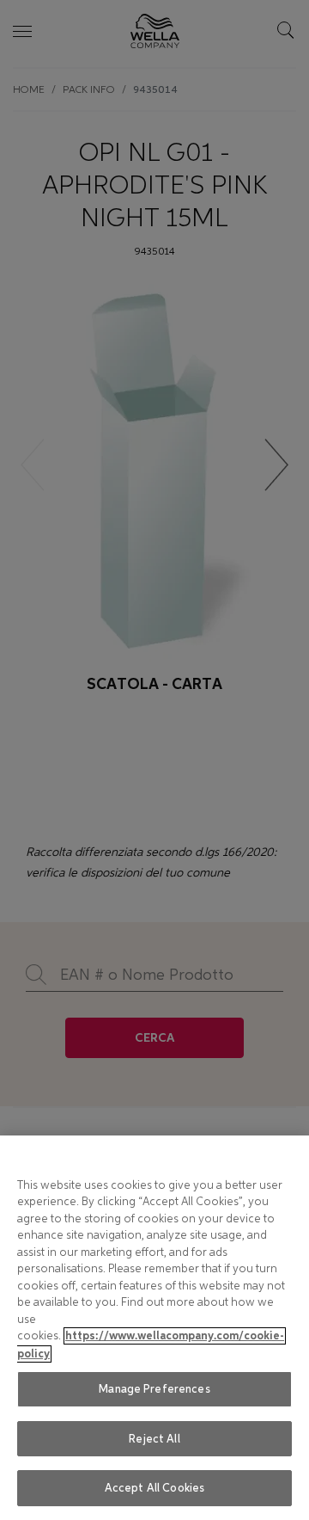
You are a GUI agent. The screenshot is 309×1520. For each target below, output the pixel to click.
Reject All (154, 1438)
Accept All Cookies (154, 1487)
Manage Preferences (154, 1388)
